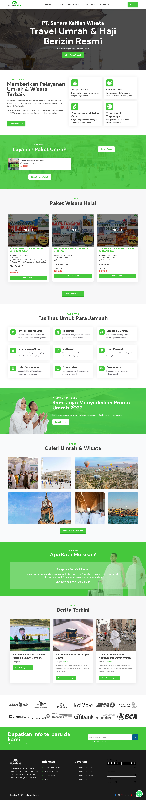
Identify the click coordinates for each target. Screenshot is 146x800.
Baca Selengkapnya (22, 668)
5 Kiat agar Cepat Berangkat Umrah (73, 656)
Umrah (65, 662)
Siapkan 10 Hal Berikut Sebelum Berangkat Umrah (115, 656)
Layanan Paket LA (84, 779)
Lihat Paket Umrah (73, 55)
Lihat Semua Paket (39, 177)
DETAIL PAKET (29, 277)
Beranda (47, 4)
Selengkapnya (16, 123)
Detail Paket (106, 149)
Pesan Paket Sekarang (73, 530)
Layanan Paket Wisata (85, 775)
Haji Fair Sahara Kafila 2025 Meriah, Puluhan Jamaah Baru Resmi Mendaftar (29, 656)
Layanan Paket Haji (84, 771)
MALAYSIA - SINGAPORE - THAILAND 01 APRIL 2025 (71, 249)
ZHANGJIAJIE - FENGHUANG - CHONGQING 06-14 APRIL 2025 (117, 249)
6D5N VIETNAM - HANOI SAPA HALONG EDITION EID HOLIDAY (26, 249)
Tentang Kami (89, 4)
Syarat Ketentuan (51, 771)
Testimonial (104, 4)
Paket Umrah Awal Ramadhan (32, 161)
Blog (46, 779)
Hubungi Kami (73, 4)
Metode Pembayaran (53, 767)
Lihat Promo (60, 422)
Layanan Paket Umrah (85, 767)
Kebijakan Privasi (51, 775)
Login (132, 4)
